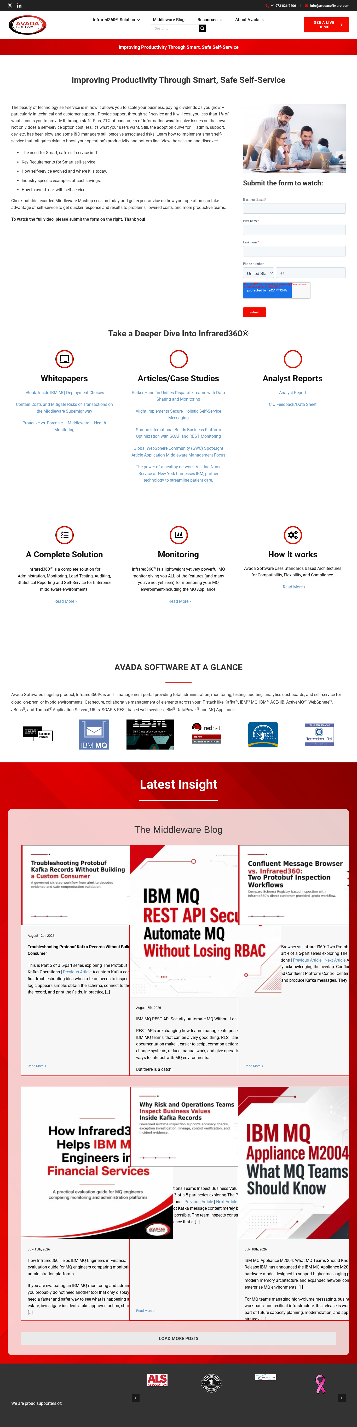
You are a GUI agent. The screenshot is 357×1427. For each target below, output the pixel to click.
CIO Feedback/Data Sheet (292, 404)
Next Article (335, 960)
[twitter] (10, 5)
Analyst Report (292, 392)
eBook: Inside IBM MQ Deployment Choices (64, 392)
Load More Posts (178, 1338)
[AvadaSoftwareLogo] (27, 16)
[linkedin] (19, 5)
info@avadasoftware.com (329, 6)
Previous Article (77, 971)
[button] (136, 1398)
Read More (64, 601)
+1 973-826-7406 (283, 6)
